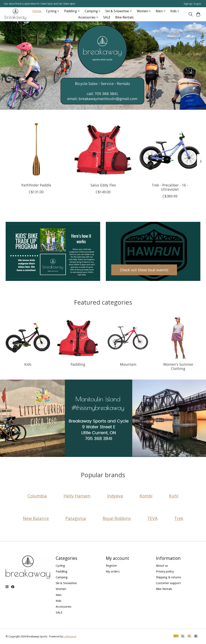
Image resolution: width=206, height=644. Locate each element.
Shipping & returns (168, 577)
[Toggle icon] (190, 14)
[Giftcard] (195, 636)
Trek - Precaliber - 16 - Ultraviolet (170, 187)
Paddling (78, 364)
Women (61, 589)
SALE (106, 17)
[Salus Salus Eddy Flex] (103, 149)
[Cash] (189, 636)
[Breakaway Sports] (15, 14)
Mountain (128, 364)
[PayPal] (176, 636)
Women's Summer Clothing (178, 366)
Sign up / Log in (192, 3)
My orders (113, 571)
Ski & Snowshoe (66, 583)
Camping (62, 577)
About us (162, 565)
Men (59, 595)
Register (111, 565)
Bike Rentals (124, 17)
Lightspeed (70, 636)
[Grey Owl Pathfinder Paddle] (36, 149)
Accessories (63, 606)
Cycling (60, 565)
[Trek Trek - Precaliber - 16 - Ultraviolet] (170, 149)
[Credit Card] (182, 636)
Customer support (168, 583)
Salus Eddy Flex (103, 185)
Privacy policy (165, 571)
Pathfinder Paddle (36, 185)
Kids (27, 364)
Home (36, 11)
